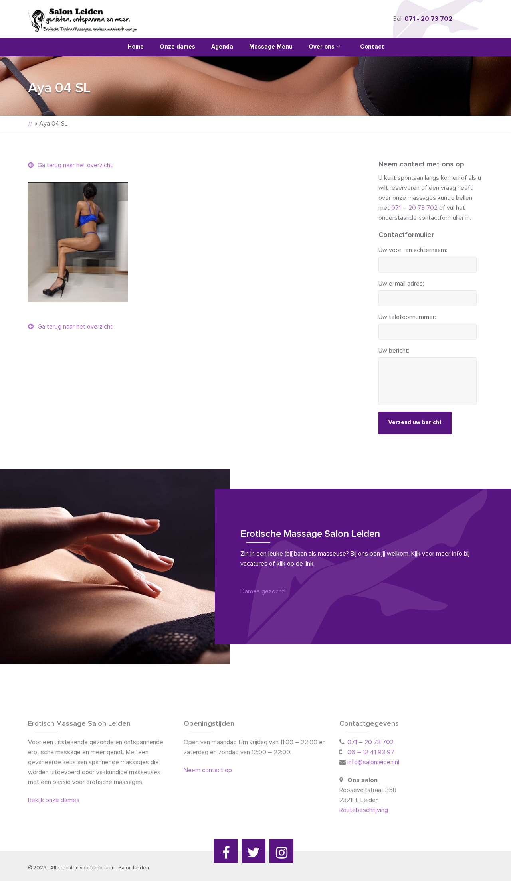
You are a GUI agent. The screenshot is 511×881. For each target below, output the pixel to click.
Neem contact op (208, 770)
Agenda (222, 47)
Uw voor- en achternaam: (412, 250)
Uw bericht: (393, 350)
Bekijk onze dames (53, 800)
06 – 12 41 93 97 (370, 752)
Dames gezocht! (262, 591)
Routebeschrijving (364, 810)
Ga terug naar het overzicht (74, 165)
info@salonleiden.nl (373, 762)
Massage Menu (271, 47)
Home (135, 47)
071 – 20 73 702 (414, 208)
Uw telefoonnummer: (407, 317)
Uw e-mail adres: (401, 283)
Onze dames (177, 47)
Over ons (322, 47)
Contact (372, 47)
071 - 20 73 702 (428, 19)
